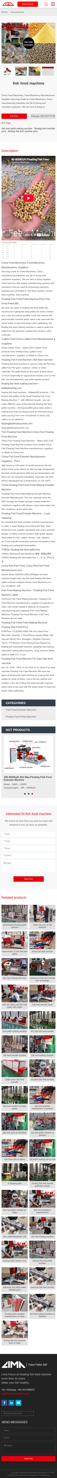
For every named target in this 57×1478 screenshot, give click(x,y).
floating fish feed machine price (23, 131)
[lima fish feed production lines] (18, 1403)
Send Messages (15, 1422)
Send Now (28, 879)
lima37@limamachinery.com (15, 1393)
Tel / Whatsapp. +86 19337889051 (18, 1389)
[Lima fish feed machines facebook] (4, 1403)
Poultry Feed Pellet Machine (21, 716)
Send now (28, 1458)
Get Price (14, 116)
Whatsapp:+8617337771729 (43, 116)
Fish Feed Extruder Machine (21, 709)
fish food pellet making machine (17, 128)
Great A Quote (27, 4)
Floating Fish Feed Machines (39, 1475)
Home (4, 12)
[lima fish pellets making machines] (11, 1403)
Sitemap (25, 1475)
